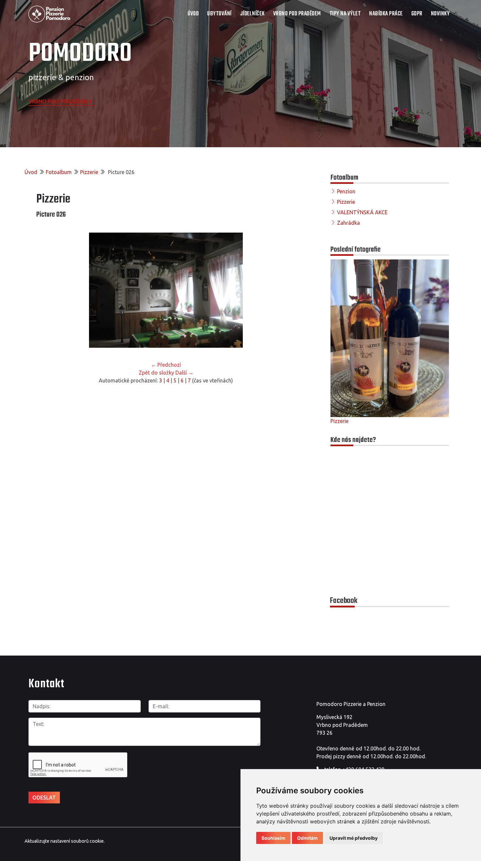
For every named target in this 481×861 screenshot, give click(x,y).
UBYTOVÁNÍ (219, 13)
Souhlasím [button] (273, 838)
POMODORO (80, 54)
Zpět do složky (156, 373)
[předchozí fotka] (47, 290)
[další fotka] (284, 290)
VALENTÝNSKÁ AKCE (362, 212)
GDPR (416, 13)
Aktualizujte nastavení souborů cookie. (65, 841)
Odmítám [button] (307, 838)
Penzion (346, 191)
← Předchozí (166, 365)
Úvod (193, 13)
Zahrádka (348, 223)
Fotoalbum (59, 172)
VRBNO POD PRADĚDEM (297, 13)
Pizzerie (89, 172)
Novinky (440, 13)
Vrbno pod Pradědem (58, 101)
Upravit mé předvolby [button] (354, 838)
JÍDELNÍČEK (252, 13)
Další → (184, 373)
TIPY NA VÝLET (345, 13)
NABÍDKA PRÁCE (386, 13)
